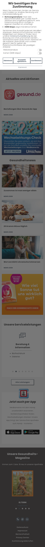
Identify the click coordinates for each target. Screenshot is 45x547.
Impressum (22, 67)
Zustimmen (36, 60)
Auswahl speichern (21, 61)
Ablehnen (8, 60)
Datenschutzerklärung (20, 36)
